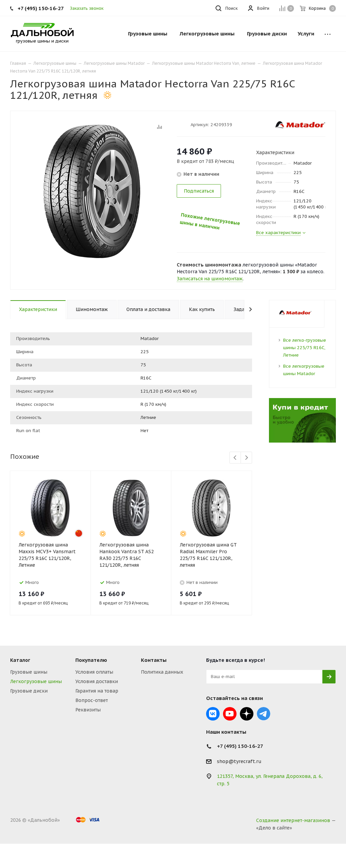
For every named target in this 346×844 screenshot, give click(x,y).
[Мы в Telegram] (263, 714)
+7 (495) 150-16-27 (41, 8)
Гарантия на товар (96, 691)
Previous (235, 458)
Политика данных (162, 672)
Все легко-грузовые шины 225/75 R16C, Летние (304, 347)
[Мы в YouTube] (230, 714)
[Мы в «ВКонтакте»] (213, 714)
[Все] (327, 33)
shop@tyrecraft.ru (239, 761)
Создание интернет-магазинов (293, 820)
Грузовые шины (28, 672)
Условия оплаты (94, 672)
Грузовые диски (29, 691)
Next (246, 458)
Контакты (154, 660)
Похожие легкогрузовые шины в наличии (204, 213)
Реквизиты (88, 710)
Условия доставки (96, 681)
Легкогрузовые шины (36, 681)
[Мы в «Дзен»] (246, 714)
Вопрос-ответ (91, 700)
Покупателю (91, 660)
